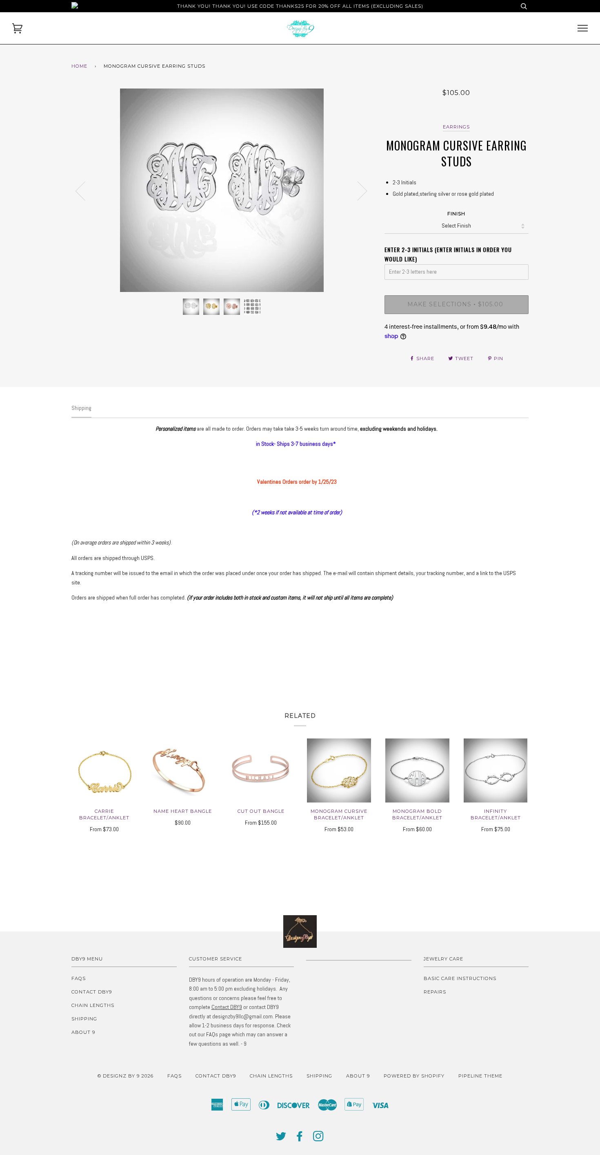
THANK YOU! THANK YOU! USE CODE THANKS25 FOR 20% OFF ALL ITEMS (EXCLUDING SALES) (300, 6)
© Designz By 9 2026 (125, 1076)
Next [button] (357, 190)
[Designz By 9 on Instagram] (318, 1139)
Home (79, 66)
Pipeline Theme (480, 1076)
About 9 (83, 1032)
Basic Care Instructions (460, 978)
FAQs (78, 978)
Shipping (84, 1019)
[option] (221, 190)
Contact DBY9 (91, 992)
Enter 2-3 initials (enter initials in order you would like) (448, 254)
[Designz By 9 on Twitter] (281, 1139)
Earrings (456, 127)
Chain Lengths (92, 1005)
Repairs (435, 992)
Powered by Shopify (414, 1076)
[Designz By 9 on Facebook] (299, 1139)
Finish (456, 214)
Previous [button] (85, 190)
